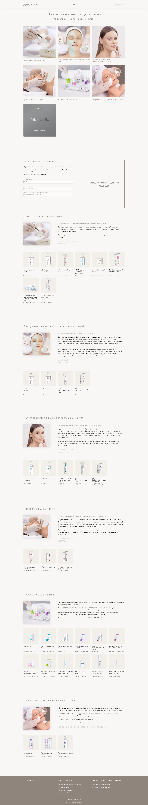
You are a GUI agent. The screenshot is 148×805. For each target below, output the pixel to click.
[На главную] (40, 5)
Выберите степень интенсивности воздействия (35, 192)
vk (80, 799)
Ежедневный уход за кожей (101, 784)
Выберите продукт (28, 186)
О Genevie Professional (65, 793)
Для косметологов (66, 781)
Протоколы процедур (65, 790)
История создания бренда (101, 787)
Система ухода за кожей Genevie (106, 781)
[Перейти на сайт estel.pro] (120, 5)
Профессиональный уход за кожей (69, 784)
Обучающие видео (64, 787)
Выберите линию (27, 179)
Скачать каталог (39, 131)
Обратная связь (72, 799)
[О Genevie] (29, 781)
